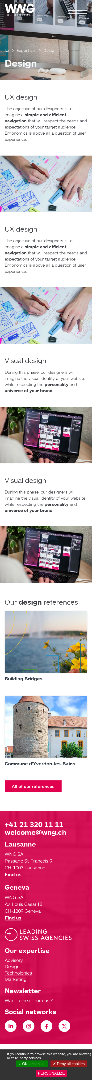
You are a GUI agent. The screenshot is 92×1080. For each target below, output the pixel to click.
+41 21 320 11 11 (34, 824)
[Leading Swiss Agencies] (38, 934)
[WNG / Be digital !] (22, 10)
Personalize (51, 1073)
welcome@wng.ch (35, 832)
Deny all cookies (70, 1064)
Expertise (26, 50)
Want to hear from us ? (29, 1000)
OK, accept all (33, 1064)
